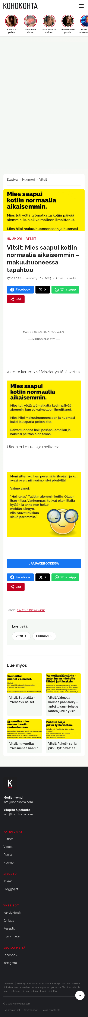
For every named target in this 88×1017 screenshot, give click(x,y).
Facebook (10, 955)
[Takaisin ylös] (80, 995)
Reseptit (9, 928)
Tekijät (7, 881)
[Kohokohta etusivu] (20, 6)
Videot (8, 846)
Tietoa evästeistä (50, 1010)
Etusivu (12, 179)
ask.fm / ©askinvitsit (31, 610)
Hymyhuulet (11, 936)
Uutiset (8, 839)
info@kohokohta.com (18, 802)
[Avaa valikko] (81, 6)
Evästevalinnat (11, 1010)
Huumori (28, 179)
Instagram (10, 963)
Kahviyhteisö (12, 912)
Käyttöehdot (30, 1010)
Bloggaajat (10, 889)
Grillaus (8, 920)
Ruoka (7, 854)
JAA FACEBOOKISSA (44, 563)
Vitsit (43, 179)
